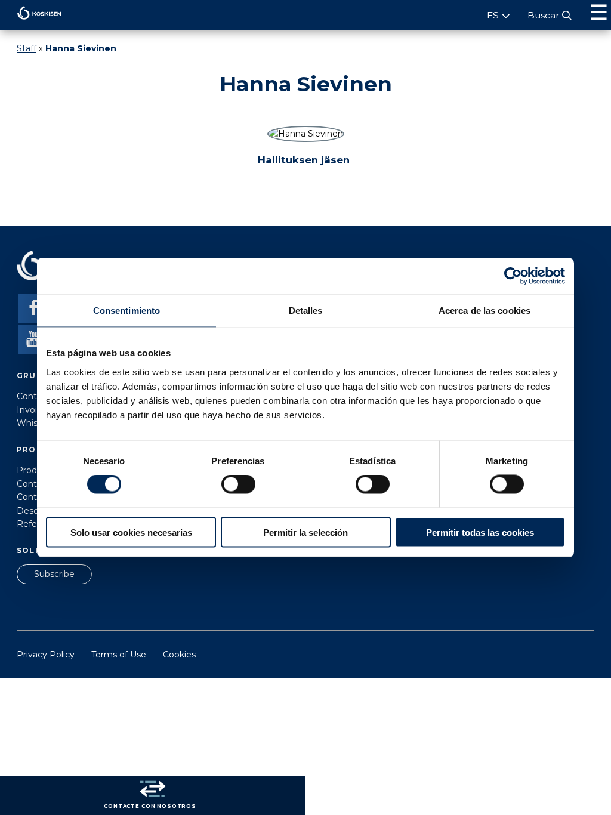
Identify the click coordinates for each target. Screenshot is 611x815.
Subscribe (54, 574)
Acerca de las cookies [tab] (484, 310)
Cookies (179, 654)
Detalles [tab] (306, 310)
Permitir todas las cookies (480, 532)
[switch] (238, 484)
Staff (26, 48)
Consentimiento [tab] (126, 310)
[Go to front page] (30, 22)
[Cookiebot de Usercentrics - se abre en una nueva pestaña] (513, 276)
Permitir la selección (305, 532)
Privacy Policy (46, 654)
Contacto (36, 396)
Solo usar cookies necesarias (131, 532)
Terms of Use (118, 654)
